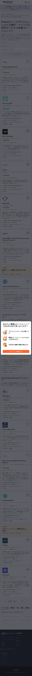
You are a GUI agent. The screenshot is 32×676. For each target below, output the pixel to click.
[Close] (29, 323)
